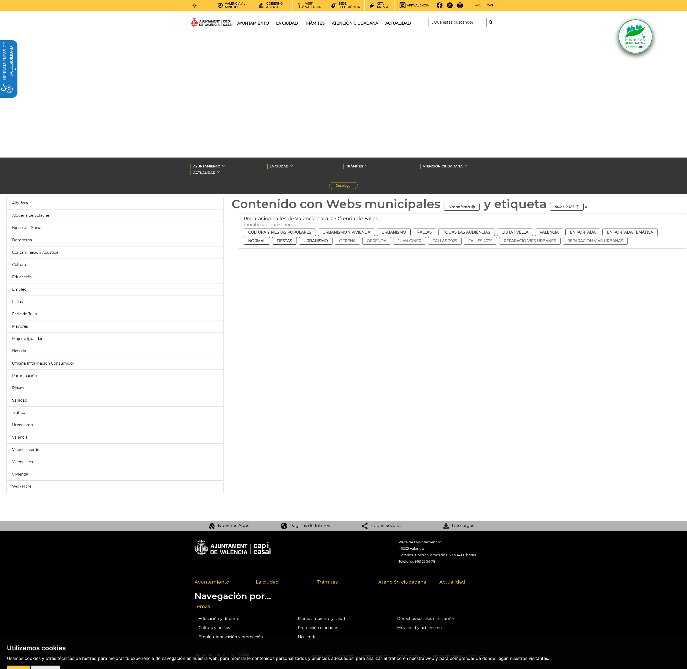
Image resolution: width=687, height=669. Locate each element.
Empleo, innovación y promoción (231, 636)
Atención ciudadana (402, 582)
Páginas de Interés (310, 525)
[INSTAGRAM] (460, 7)
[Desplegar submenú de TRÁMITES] (366, 165)
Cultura (19, 264)
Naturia (19, 351)
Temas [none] (202, 606)
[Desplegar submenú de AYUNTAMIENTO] (223, 165)
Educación (22, 277)
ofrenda (376, 240)
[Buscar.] (492, 22)
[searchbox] (458, 22)
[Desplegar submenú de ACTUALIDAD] (218, 172)
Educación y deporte (219, 618)
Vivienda (20, 474)
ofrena (347, 240)
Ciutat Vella (515, 232)
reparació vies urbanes (530, 240)
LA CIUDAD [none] (279, 166)
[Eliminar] (473, 206)
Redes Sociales (387, 525)
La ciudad (267, 582)
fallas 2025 (445, 240)
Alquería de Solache (30, 215)
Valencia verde (25, 449)
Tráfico (18, 412)
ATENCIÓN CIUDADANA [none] (443, 166)
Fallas (17, 301)
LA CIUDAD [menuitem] (287, 23)
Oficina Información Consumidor (43, 363)
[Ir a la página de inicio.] (202, 23)
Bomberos (22, 240)
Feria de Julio (24, 314)
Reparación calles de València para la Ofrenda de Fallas (311, 219)
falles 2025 (480, 240)
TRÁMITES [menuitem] (315, 23)
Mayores (20, 326)
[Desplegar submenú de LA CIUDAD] (291, 165)
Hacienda (307, 636)
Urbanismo (22, 425)
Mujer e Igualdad (27, 338)
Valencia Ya (22, 461)
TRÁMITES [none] (354, 166)
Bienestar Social (27, 227)
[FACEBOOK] (439, 7)
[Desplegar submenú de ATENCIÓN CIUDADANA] (465, 165)
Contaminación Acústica (35, 252)
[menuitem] (221, 582)
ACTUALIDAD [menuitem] (398, 23)
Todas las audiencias (466, 232)
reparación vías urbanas (595, 240)
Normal (256, 240)
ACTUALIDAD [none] (204, 173)
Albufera (20, 203)
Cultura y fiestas (214, 627)
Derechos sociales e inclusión (425, 618)
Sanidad (19, 400)
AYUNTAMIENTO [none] (206, 166)
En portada (583, 232)
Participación (24, 375)
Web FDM (21, 486)
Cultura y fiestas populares (279, 232)
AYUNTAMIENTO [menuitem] (253, 23)
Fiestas (284, 240)
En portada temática (630, 232)
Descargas (463, 525)
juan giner (409, 240)
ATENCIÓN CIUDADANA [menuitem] (355, 23)
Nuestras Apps (233, 525)
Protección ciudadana (319, 627)
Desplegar (346, 186)
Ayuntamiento (212, 582)
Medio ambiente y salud (321, 618)
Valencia (20, 437)
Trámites (327, 582)
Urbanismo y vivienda (346, 232)
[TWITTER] (450, 7)
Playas (18, 388)
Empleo (19, 289)
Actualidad (452, 582)
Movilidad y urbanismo (419, 627)
